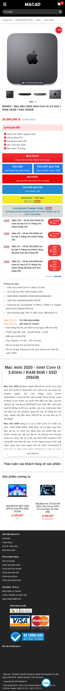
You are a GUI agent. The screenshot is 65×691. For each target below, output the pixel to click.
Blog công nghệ (8, 550)
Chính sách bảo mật (10, 573)
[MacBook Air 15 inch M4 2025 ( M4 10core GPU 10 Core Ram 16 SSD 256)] (48, 489)
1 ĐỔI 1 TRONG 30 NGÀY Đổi (14, 595)
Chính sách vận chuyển (12, 569)
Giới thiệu (6, 538)
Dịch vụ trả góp (8, 561)
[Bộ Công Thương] (27, 637)
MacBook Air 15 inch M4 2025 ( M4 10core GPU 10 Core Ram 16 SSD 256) (48, 507)
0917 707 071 (10, 324)
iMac (38, 20)
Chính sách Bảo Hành (11, 565)
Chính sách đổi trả (9, 576)
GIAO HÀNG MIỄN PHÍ (11, 599)
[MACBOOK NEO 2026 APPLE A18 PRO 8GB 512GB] (17, 490)
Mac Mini (49, 20)
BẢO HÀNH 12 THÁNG (11, 591)
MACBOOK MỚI (24, 20)
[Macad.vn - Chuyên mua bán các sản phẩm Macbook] (32, 4)
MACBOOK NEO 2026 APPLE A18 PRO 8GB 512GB (17, 509)
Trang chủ (7, 20)
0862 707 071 (10, 320)
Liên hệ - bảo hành (10, 546)
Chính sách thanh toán (11, 580)
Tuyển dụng (7, 542)
